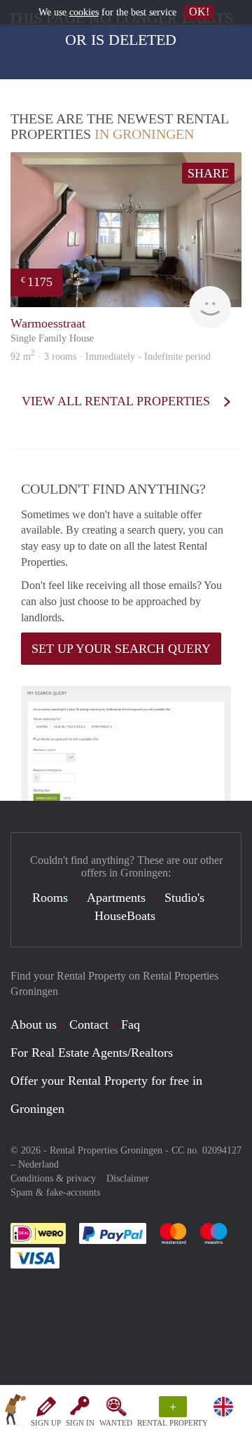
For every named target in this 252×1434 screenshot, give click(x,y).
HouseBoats (124, 916)
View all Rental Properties (118, 401)
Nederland (38, 1164)
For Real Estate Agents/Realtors (91, 1053)
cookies (84, 12)
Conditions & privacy (53, 1178)
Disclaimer (127, 1178)
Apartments (116, 898)
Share (208, 173)
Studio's (184, 898)
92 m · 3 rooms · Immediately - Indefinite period (110, 356)
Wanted (115, 1423)
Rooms (50, 898)
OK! (199, 12)
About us (33, 1024)
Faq (130, 1024)
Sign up (46, 1423)
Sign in (80, 1423)
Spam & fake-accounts (55, 1192)
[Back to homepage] (15, 1412)
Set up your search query (121, 649)
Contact (88, 1024)
